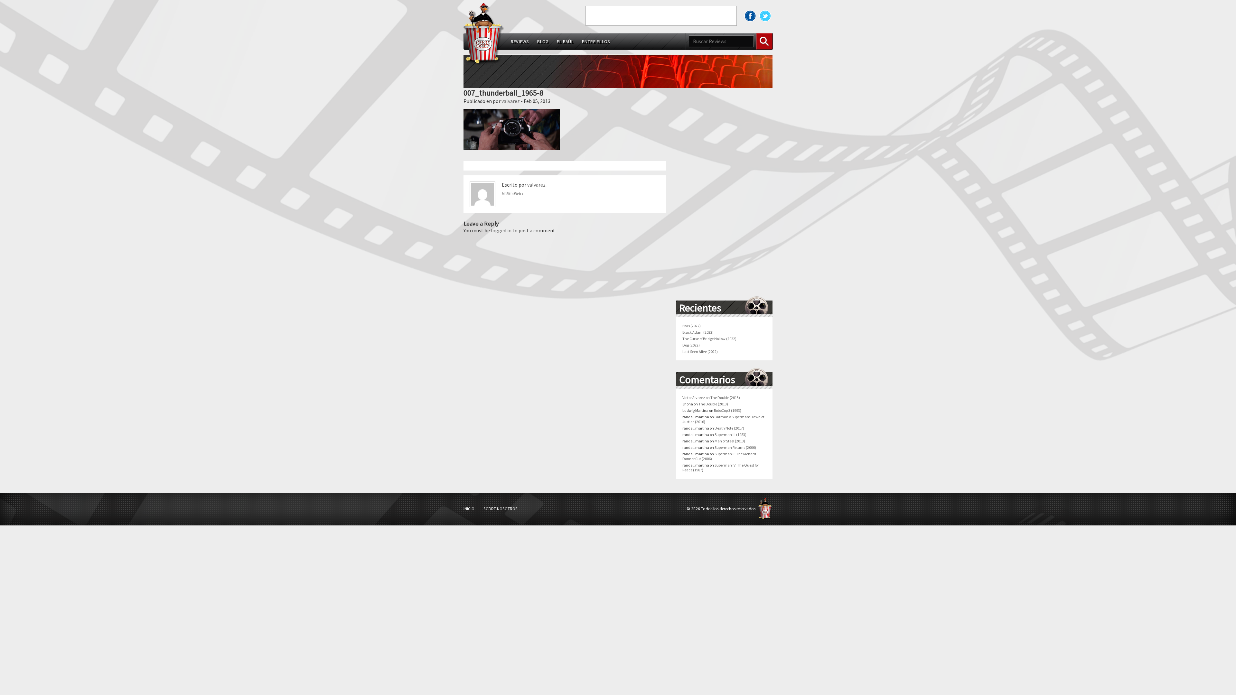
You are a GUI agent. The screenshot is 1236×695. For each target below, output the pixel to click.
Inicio (469, 509)
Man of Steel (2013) (730, 441)
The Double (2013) (725, 397)
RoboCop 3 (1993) (727, 410)
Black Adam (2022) (698, 332)
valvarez (510, 101)
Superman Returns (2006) (735, 447)
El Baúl (565, 41)
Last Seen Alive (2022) (700, 351)
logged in (501, 230)
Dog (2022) (691, 345)
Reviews (519, 41)
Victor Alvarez (693, 397)
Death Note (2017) (729, 428)
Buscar (764, 41)
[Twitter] (765, 16)
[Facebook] (750, 16)
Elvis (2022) (691, 325)
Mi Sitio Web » (512, 193)
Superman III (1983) (730, 434)
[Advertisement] (661, 15)
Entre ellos (596, 41)
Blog (542, 41)
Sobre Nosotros (500, 509)
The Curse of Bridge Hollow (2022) (709, 338)
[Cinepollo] (484, 35)
